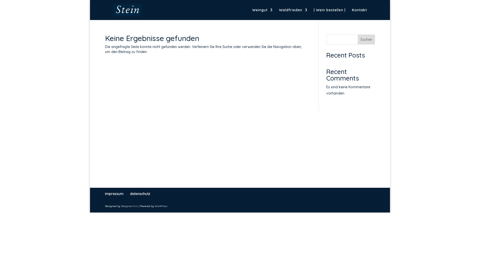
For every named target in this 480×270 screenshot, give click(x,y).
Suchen (366, 39)
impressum (114, 194)
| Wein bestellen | (330, 10)
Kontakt (359, 10)
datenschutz (140, 194)
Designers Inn (129, 206)
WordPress (161, 206)
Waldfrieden (290, 10)
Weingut (260, 10)
